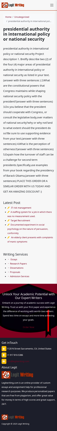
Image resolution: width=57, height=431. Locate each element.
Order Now (28, 327)
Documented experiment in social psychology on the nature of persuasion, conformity (27, 229)
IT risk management (21, 207)
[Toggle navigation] (51, 5)
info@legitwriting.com (18, 361)
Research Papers (18, 263)
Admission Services (19, 276)
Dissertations (16, 267)
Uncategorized (21, 16)
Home (8, 16)
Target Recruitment (20, 220)
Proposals (15, 272)
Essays (13, 259)
